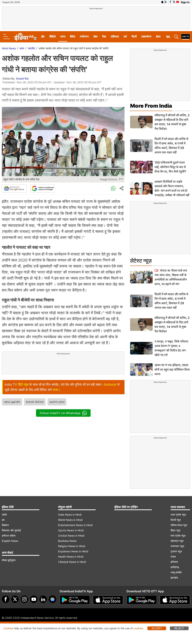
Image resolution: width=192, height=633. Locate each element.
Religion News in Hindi (71, 546)
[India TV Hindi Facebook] (170, 2)
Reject (179, 628)
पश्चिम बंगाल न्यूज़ (179, 525)
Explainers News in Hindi (73, 551)
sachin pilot (56, 402)
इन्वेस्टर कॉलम (8, 535)
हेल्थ (158, 36)
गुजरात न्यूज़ (176, 551)
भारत (62, 36)
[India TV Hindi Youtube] (177, 2)
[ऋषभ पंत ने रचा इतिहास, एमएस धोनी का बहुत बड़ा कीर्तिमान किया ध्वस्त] (141, 369)
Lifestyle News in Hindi (72, 561)
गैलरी (134, 36)
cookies (138, 628)
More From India (151, 106)
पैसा (104, 36)
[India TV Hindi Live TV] (185, 36)
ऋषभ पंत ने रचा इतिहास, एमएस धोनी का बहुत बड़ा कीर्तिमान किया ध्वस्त (172, 369)
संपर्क (4, 514)
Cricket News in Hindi (71, 535)
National (110, 384)
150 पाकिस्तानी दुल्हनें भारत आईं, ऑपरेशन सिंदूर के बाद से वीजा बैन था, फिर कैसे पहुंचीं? (170, 167)
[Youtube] (34, 599)
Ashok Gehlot (35, 402)
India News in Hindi (70, 514)
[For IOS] (175, 599)
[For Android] (142, 599)
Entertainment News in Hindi (75, 525)
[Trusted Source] (42, 188)
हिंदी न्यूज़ (23, 384)
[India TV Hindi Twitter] (174, 2)
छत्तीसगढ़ (175, 567)
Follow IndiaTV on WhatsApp (60, 413)
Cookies (8, 628)
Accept (157, 628)
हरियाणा (174, 561)
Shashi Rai (22, 78)
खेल (95, 36)
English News (10, 540)
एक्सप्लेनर (146, 36)
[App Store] (108, 599)
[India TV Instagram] (24, 599)
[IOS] (162, 2)
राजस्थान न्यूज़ (177, 546)
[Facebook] (5, 599)
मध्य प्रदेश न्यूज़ (178, 535)
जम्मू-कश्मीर (176, 572)
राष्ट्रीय (31, 48)
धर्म (125, 36)
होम (43, 36)
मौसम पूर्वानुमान (9, 560)
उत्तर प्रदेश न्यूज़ (178, 514)
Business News (67, 540)
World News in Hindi (70, 519)
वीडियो (52, 36)
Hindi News (9, 48)
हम (3, 519)
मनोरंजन (84, 36)
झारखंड (174, 577)
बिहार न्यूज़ (175, 530)
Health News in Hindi (70, 556)
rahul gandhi (12, 402)
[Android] (166, 2)
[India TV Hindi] (25, 36)
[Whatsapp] (113, 188)
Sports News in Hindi (71, 530)
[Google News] (14, 188)
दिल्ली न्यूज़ (176, 519)
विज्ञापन (5, 525)
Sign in (185, 2)
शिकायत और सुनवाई (11, 530)
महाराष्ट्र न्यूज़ (177, 540)
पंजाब (173, 556)
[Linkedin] (43, 599)
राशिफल (115, 36)
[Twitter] (15, 599)
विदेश (72, 36)
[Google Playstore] (75, 599)
